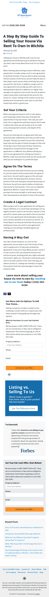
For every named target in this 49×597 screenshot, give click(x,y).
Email (8, 358)
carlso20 (9, 53)
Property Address (13, 341)
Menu (43, 25)
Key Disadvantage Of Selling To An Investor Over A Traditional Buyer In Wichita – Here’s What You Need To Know (24, 553)
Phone (8, 350)
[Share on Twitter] (9, 294)
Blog (41, 572)
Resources (22, 572)
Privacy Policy (32, 572)
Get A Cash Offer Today (18, 2)
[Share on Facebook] (5, 294)
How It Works (37, 569)
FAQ (44, 569)
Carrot (38, 594)
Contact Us (26, 569)
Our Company (34, 2)
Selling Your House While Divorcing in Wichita (22, 534)
